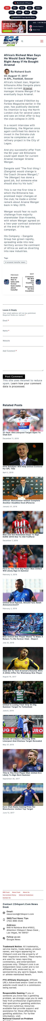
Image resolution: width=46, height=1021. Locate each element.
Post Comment (14, 376)
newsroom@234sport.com (20, 914)
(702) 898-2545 (15, 921)
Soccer (28, 78)
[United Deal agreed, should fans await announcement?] (23, 590)
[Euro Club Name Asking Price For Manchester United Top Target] (23, 794)
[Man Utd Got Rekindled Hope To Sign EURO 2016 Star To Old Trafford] (23, 522)
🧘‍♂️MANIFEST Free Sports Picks (23, 17)
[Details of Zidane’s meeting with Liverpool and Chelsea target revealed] (23, 726)
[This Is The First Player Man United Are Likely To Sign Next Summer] (23, 760)
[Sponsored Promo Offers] (14, 27)
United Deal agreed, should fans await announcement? (22, 604)
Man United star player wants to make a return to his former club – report (23, 638)
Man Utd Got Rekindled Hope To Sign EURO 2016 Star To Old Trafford (21, 536)
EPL (34, 12)
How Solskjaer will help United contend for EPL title (22, 467)
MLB (22, 8)
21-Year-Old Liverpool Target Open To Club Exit (22, 433)
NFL (14, 8)
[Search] (22, 41)
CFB (11, 12)
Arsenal (27, 88)
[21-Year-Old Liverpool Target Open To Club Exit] (23, 420)
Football (18, 78)
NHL (29, 8)
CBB (19, 12)
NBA (7, 8)
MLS (27, 12)
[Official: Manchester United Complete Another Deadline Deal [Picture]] (23, 488)
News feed (16, 892)
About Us (26, 892)
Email (6, 320)
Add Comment (10, 351)
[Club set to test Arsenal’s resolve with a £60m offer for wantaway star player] (23, 658)
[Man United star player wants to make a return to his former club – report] (23, 624)
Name (6, 331)
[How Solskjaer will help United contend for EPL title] (23, 454)
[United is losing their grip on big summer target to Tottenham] (23, 692)
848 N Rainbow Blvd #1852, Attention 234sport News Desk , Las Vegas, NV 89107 (23, 930)
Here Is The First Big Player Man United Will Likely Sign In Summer (22, 570)
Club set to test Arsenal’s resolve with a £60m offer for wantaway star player (23, 672)
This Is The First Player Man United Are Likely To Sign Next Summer (22, 774)
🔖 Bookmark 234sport (23, 3)
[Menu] (41, 41)
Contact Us (7, 897)
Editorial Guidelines (26, 895)
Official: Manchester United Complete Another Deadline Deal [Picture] (21, 501)
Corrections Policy (9, 895)
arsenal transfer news (15, 262)
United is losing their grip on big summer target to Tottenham (19, 706)
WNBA (38, 8)
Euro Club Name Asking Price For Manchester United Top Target (19, 808)
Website (6, 341)
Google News (13, 939)
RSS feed (6, 892)
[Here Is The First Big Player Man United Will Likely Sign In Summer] (23, 556)
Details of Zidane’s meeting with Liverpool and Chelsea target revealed (22, 740)
